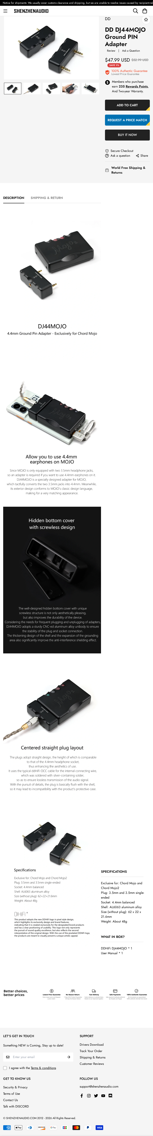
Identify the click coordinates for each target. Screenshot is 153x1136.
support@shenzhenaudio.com (99, 1086)
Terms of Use (11, 1093)
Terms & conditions (43, 1068)
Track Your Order (91, 1051)
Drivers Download (92, 1044)
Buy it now (127, 135)
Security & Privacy (15, 1087)
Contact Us (10, 1100)
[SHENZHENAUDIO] (32, 11)
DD (108, 19)
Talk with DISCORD (16, 1106)
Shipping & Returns (92, 1057)
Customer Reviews (92, 1063)
